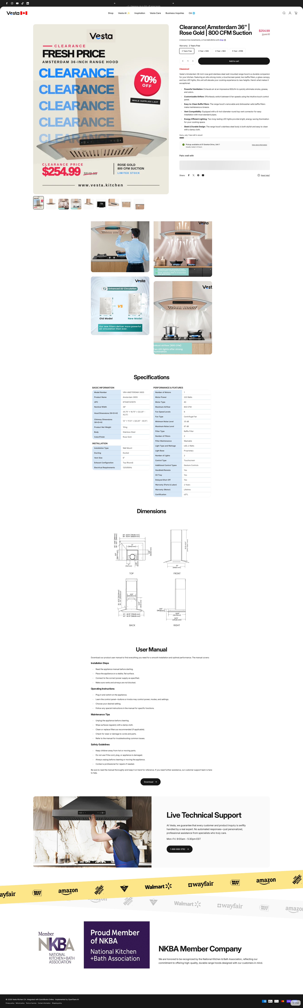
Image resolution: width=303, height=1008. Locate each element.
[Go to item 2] (51, 204)
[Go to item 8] (126, 204)
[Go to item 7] (113, 204)
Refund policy (20, 1003)
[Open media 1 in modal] (101, 109)
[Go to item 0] (38, 203)
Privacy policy (10, 1003)
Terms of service (31, 1003)
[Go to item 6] (101, 204)
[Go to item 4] (76, 204)
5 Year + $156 (237, 51)
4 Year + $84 (220, 51)
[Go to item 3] (63, 204)
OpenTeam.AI (73, 999)
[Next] (173, 3)
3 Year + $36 (203, 51)
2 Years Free (187, 51)
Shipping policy (57, 1003)
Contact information (44, 1003)
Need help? (265, 175)
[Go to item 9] (139, 204)
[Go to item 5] (88, 204)
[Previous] (114, 3)
